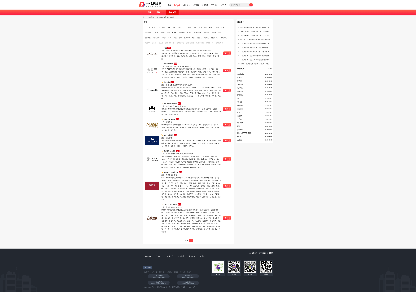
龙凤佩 (206, 38)
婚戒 (193, 38)
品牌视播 (196, 5)
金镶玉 (164, 38)
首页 (169, 5)
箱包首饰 (159, 17)
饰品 (200, 27)
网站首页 (148, 256)
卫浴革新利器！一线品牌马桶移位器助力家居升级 (257, 35)
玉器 (158, 27)
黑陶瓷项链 (214, 38)
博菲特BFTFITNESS (244, 133)
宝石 (169, 27)
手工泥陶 (148, 32)
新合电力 (240, 123)
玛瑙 (168, 32)
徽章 (180, 38)
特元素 (239, 102)
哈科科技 (240, 88)
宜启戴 (239, 119)
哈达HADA (240, 74)
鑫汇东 (239, 140)
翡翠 (189, 27)
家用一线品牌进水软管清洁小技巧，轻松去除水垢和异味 (260, 64)
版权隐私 (192, 256)
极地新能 (240, 105)
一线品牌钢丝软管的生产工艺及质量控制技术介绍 (257, 47)
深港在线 (182, 272)
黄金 (195, 27)
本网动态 (214, 5)
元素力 (239, 116)
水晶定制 (187, 38)
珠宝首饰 (166, 17)
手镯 (219, 32)
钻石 (205, 27)
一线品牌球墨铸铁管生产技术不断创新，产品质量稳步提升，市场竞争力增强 (266, 27)
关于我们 (159, 256)
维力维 (239, 81)
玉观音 (189, 32)
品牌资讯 (186, 5)
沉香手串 (206, 32)
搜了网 (176, 272)
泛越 (238, 112)
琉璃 (222, 27)
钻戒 (163, 27)
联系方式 (170, 256)
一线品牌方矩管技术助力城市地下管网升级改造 (256, 43)
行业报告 (205, 5)
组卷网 (189, 272)
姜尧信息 (240, 129)
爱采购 (202, 256)
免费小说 (161, 272)
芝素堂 (239, 77)
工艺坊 (216, 27)
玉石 (184, 27)
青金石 (214, 32)
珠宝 (169, 38)
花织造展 (240, 84)
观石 (238, 98)
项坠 (172, 17)
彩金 (210, 27)
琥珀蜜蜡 (156, 38)
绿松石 (162, 32)
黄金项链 (148, 38)
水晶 (179, 27)
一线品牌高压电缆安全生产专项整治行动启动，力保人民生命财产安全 (263, 60)
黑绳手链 (224, 38)
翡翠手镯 (182, 32)
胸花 (175, 38)
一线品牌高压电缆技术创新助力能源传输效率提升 (257, 56)
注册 (270, 68)
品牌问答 (224, 5)
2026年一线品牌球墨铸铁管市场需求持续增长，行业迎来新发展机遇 (263, 39)
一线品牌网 (146, 272)
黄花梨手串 (197, 32)
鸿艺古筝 (240, 91)
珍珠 (174, 27)
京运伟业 (240, 109)
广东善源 (240, 95)
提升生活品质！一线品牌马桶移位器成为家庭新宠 (257, 31)
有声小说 (154, 272)
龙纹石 (199, 38)
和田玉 (155, 32)
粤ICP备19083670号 (188, 287)
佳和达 (239, 136)
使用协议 (181, 256)
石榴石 (174, 32)
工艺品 (147, 27)
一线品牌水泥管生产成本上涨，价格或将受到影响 (257, 52)
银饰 (153, 27)
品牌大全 (177, 5)
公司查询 (169, 272)
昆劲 (238, 126)
